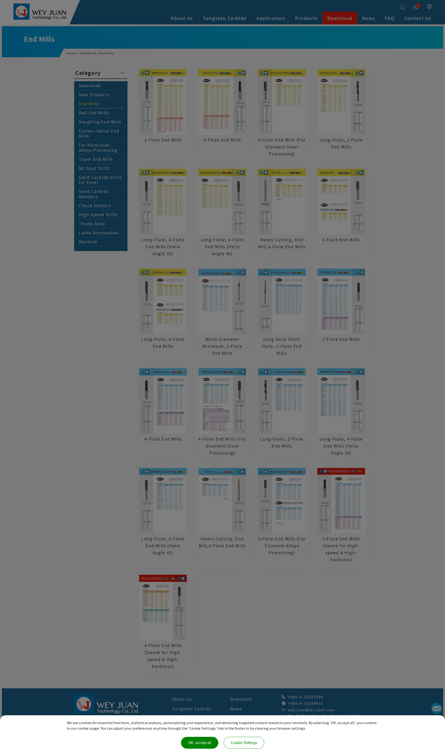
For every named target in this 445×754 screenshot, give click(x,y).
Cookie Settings (244, 743)
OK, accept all (199, 743)
